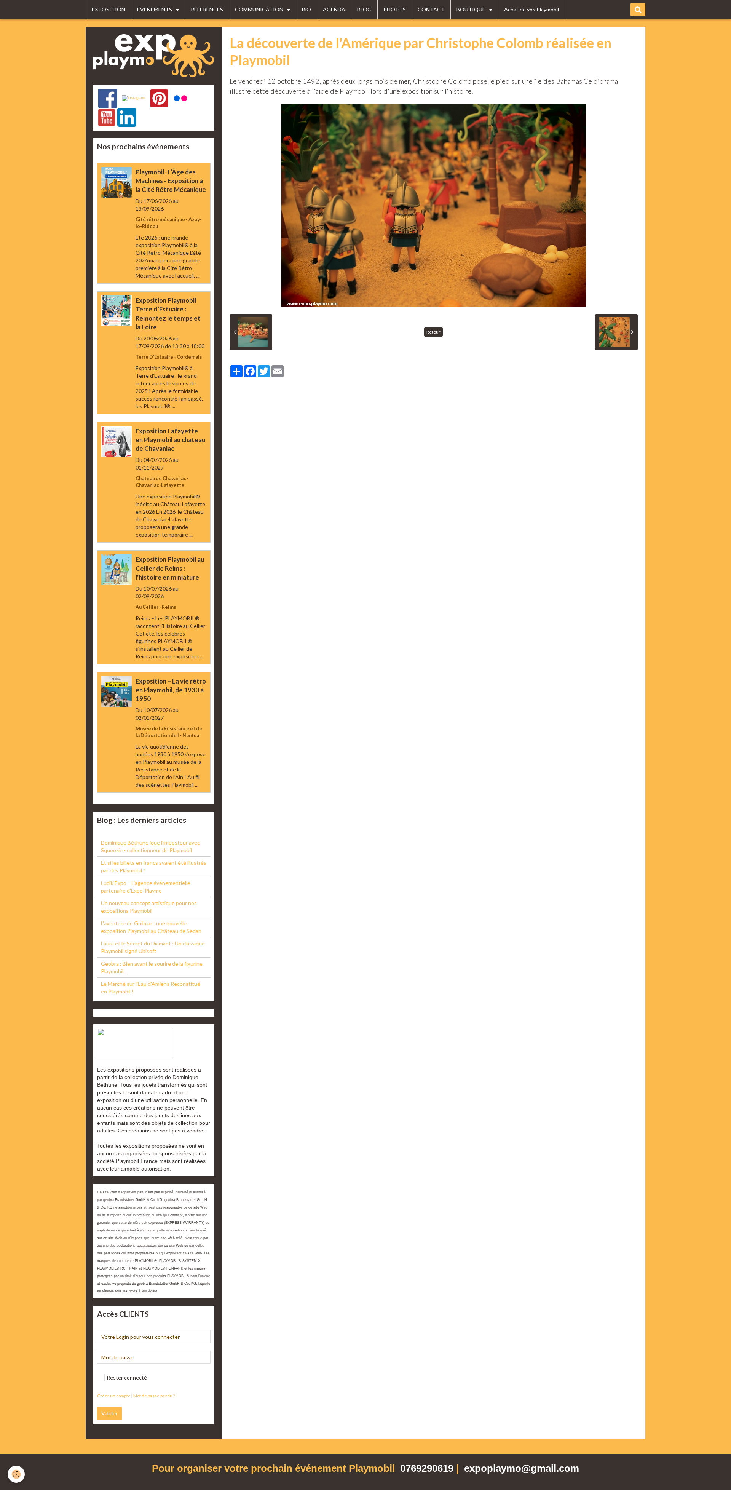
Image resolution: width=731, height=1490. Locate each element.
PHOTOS (394, 9)
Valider (109, 1413)
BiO (306, 9)
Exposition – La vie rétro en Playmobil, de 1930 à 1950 (171, 690)
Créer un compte (114, 1395)
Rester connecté (127, 1377)
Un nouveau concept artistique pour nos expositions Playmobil (149, 907)
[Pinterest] (159, 98)
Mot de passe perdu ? (154, 1395)
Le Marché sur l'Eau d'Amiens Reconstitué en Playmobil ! (150, 988)
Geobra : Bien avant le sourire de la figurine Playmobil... (152, 967)
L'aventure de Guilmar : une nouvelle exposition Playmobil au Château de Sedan (151, 927)
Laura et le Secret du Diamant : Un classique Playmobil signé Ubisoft (153, 947)
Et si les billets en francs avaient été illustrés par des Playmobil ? (153, 866)
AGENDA (334, 9)
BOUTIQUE (471, 9)
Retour (433, 332)
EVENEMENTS (155, 9)
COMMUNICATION (259, 9)
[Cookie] (16, 1474)
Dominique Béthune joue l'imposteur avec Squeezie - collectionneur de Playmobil (150, 846)
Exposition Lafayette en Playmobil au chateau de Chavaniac (170, 439)
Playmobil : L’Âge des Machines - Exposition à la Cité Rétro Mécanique (171, 180)
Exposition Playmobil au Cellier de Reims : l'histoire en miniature (170, 568)
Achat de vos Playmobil (531, 9)
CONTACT (431, 9)
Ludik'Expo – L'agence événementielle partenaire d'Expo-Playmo (145, 887)
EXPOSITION (108, 9)
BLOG (364, 9)
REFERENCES (207, 9)
